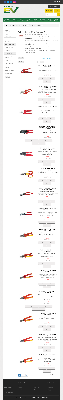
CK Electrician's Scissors (48, 168)
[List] (19, 58)
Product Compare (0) (46, 58)
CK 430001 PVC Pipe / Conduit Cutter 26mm (47, 66)
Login (57, 10)
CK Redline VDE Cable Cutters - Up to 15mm (47, 230)
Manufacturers (36, 385)
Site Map (20, 389)
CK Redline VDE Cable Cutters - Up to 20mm (47, 250)
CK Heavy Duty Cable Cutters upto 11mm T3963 (47, 188)
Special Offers (36, 387)
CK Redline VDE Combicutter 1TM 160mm (47, 292)
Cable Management (14, 20)
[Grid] (22, 58)
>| (26, 375)
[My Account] (52, 1)
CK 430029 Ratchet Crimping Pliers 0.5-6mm (47, 148)
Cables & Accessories (6, 20)
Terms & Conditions (8, 392)
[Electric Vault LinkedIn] (11, 2)
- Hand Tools (8, 53)
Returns (20, 387)
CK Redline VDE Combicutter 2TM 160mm (47, 314)
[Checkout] (59, 1)
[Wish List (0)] (55, 1)
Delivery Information (8, 387)
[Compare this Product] (47, 81)
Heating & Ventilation (56, 20)
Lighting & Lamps (42, 20)
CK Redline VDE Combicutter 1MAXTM (47, 271)
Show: (42, 61)
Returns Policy (7, 389)
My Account (50, 385)
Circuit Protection (28, 20)
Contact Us (20, 385)
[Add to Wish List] (51, 78)
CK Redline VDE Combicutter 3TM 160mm (47, 355)
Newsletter (49, 390)
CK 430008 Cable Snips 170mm (47, 106)
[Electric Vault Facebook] (5, 2)
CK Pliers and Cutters (37, 25)
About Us (6, 385)
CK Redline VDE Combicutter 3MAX (47, 334)
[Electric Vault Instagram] (14, 2)
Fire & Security (50, 20)
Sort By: (21, 61)
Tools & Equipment (35, 20)
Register (50, 10)
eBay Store (35, 389)
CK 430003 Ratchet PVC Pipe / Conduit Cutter (47, 86)
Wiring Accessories (20, 20)
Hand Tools (26, 25)
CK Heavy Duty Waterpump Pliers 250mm (47, 209)
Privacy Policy (7, 390)
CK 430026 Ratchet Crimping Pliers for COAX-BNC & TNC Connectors (47, 127)
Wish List (49, 389)
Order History (50, 387)
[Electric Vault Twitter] (8, 2)
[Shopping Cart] (57, 1)
